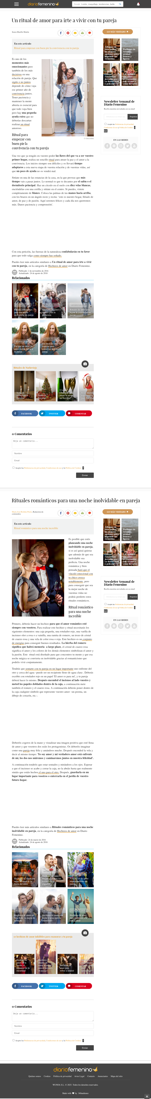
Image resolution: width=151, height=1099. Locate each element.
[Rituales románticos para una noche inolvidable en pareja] (25, 317)
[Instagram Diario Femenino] (121, 146)
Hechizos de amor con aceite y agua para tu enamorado (52, 918)
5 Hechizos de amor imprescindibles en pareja (79, 881)
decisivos (17, 74)
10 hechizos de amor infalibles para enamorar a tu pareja (43, 936)
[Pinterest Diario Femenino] (114, 146)
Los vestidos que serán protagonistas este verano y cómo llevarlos (130, 78)
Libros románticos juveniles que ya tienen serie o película (112, 78)
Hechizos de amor (58, 265)
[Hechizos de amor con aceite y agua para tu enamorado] (53, 923)
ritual (51, 159)
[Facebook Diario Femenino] (107, 146)
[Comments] (89, 33)
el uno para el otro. (48, 772)
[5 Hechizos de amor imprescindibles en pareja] (81, 886)
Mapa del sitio (117, 1076)
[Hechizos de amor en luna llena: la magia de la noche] (25, 923)
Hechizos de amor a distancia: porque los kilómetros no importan (51, 879)
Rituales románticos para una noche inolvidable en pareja (23, 312)
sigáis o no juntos (21, 82)
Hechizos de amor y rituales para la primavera (51, 312)
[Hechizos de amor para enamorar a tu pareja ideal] (81, 923)
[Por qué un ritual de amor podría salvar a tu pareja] (25, 354)
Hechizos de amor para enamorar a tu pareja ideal (78, 918)
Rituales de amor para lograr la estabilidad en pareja (80, 312)
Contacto (91, 1076)
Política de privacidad (62, 1076)
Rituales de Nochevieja (25, 367)
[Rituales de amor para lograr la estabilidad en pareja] (81, 317)
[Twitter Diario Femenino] (127, 146)
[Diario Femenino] (43, 5)
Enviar (85, 475)
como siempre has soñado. (47, 255)
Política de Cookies (73, 468)
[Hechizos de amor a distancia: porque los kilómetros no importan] (53, 886)
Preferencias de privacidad (34, 468)
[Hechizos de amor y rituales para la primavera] (53, 317)
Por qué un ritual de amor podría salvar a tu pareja (23, 349)
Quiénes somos (34, 1076)
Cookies (47, 1076)
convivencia (18, 93)
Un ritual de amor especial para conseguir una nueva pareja (51, 347)
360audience (83, 1093)
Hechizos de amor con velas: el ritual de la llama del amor (24, 881)
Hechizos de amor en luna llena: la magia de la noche (24, 918)
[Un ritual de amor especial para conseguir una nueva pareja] (53, 354)
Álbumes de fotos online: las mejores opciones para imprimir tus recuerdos (112, 52)
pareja (26, 750)
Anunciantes (103, 1076)
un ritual (25, 124)
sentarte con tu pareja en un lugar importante (49, 668)
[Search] (120, 4)
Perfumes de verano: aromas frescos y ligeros (129, 53)
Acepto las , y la (48, 468)
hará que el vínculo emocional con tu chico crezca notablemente (81, 575)
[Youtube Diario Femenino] (134, 146)
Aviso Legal (79, 1076)
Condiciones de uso (54, 468)
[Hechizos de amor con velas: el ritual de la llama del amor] (25, 886)
